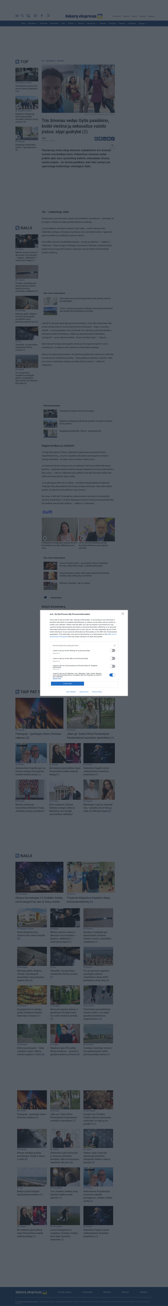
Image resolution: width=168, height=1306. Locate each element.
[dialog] (84, 653)
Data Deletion (71, 692)
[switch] (112, 650)
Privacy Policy (97, 692)
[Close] (123, 614)
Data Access (84, 692)
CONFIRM (67, 684)
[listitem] (84, 645)
